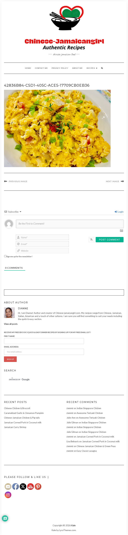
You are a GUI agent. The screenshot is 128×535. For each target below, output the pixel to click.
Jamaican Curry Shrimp (15, 427)
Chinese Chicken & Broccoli (17, 408)
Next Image (112, 181)
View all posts (11, 324)
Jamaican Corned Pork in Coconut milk (23, 422)
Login (120, 211)
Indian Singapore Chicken (89, 408)
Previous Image (18, 181)
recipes (91, 68)
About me (77, 68)
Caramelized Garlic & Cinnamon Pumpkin (24, 413)
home (28, 68)
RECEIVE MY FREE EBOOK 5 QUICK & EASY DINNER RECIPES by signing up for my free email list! (47, 332)
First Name (9, 336)
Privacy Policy (60, 68)
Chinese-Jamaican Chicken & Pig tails (22, 417)
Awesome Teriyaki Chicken (90, 413)
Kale (73, 525)
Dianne (69, 408)
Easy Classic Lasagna (87, 451)
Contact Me (41, 68)
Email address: (11, 347)
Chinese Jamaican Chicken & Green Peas (96, 446)
